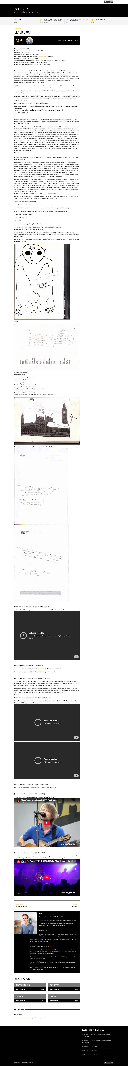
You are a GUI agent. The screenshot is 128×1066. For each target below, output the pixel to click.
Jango (36, 40)
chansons (18, 28)
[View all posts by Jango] (29, 40)
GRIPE (20, 19)
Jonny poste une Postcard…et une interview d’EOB (79, 20)
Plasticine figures (100, 19)
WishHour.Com (86, 1034)
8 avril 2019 (55, 1000)
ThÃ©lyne (48, 946)
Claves (95, 1046)
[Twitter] (111, 2)
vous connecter (25, 1018)
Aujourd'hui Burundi (43, 941)
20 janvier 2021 (22, 989)
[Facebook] (105, 2)
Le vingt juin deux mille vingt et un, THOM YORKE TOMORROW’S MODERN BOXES (53, 21)
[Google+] (108, 2)
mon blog (58, 934)
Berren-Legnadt (62, 925)
